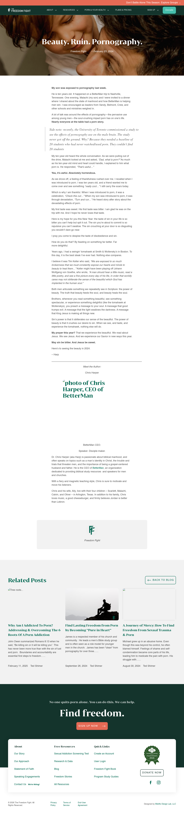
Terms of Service (67, 804)
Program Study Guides (106, 777)
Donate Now (152, 772)
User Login (100, 761)
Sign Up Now (88, 726)
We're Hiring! (34, 784)
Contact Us (20, 784)
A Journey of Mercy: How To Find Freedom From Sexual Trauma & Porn (148, 630)
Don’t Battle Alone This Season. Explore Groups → (139, 2)
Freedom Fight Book (105, 769)
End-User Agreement (82, 804)
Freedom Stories (63, 777)
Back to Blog (163, 580)
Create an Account (104, 754)
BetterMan (98, 468)
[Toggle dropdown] (56, 10)
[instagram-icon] (159, 783)
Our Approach (21, 761)
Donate (169, 10)
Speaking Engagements (27, 777)
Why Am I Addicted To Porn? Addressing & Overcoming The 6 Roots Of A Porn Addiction (34, 630)
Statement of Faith (24, 769)
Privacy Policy (54, 804)
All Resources (61, 784)
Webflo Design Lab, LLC (165, 804)
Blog (56, 769)
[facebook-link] (151, 783)
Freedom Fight (78, 51)
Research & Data (63, 761)
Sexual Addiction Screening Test (71, 754)
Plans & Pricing (123, 10)
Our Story (19, 754)
